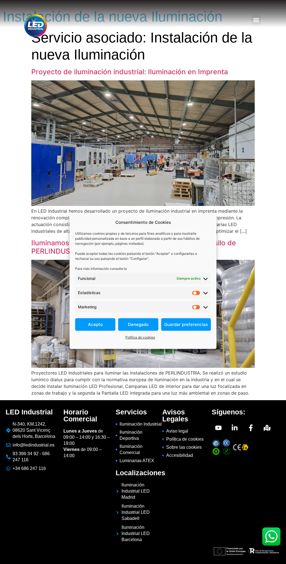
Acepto (95, 324)
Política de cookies (140, 337)
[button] (256, 20)
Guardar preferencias (186, 324)
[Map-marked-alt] (267, 428)
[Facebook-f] (251, 428)
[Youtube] (218, 428)
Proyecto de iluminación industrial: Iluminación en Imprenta (129, 72)
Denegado (138, 324)
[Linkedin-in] (234, 428)
